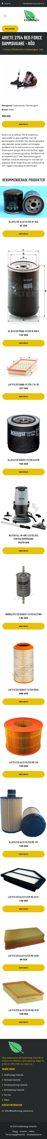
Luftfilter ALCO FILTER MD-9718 (23, 1010)
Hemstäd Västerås (12, 1080)
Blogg (15, 1131)
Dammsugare (32, 105)
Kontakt (23, 1131)
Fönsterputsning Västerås (16, 1085)
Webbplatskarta (34, 1134)
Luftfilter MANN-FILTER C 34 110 (23, 384)
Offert (6, 1100)
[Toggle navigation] (5, 16)
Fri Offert (10, 29)
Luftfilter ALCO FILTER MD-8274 (23, 896)
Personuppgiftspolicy (15, 1134)
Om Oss (7, 1095)
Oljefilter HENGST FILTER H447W (23, 459)
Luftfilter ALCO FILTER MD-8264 (23, 955)
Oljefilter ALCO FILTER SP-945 (23, 221)
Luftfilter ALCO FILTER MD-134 (23, 762)
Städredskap (19, 105)
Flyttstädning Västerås (14, 1090)
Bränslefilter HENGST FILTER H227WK (23, 614)
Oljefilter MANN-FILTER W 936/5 (23, 331)
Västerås (7, 4)
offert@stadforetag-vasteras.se (33, 4)
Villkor (32, 1131)
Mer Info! (23, 124)
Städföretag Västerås (13, 1075)
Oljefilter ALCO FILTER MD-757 (23, 842)
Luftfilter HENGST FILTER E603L (23, 689)
